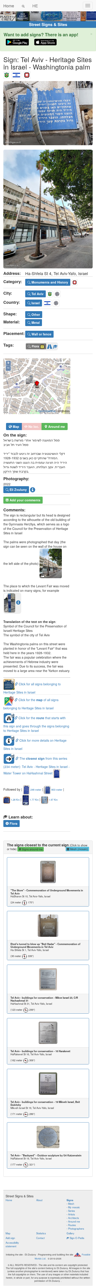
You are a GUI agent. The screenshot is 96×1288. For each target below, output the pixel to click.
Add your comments (24, 500)
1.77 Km (34, 799)
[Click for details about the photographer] (32, 490)
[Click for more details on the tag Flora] (55, 346)
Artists (71, 1214)
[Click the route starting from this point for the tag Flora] (49, 346)
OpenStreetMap (47, 411)
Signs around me (32, 849)
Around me (74, 1221)
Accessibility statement (12, 1244)
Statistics (41, 1233)
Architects (73, 1218)
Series (71, 1210)
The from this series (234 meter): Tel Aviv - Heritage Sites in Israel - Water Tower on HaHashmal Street (36, 766)
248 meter (35, 789)
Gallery (70, 1233)
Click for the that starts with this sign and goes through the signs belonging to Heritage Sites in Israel (36, 724)
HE (35, 5)
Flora (13, 823)
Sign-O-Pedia (76, 1238)
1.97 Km (53, 799)
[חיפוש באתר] (23, 5)
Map (15, 426)
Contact (40, 1238)
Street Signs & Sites (48, 24)
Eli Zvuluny (18, 489)
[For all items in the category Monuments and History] (27, 74)
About (39, 1200)
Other (35, 314)
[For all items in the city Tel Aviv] (6, 74)
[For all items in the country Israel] (16, 74)
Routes (72, 1225)
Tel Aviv (37, 294)
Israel (35, 303)
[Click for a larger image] (48, 113)
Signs (70, 1200)
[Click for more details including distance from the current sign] (18, 602)
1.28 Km (15, 799)
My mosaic (74, 1207)
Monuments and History (49, 282)
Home (8, 5)
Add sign (10, 1238)
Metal (35, 322)
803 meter (56, 789)
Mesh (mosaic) (78, 849)
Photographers (76, 1228)
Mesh (71, 1203)
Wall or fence (41, 334)
